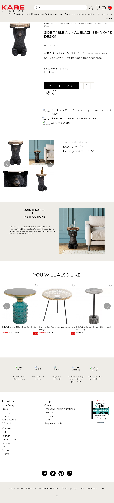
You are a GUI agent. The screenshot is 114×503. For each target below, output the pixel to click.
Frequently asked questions (59, 409)
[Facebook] (44, 473)
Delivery (49, 412)
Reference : (49, 45)
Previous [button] (7, 163)
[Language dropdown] (110, 8)
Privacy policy (69, 488)
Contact (48, 405)
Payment (49, 416)
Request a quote (53, 423)
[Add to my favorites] (54, 92)
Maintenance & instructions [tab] (32, 213)
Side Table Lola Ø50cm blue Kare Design (19, 327)
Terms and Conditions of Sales (42, 488)
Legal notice (16, 488)
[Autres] (11, 15)
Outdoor (6, 450)
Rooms (5, 453)
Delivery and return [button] (76, 151)
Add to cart (61, 86)
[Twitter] (53, 473)
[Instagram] (69, 473)
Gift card (6, 423)
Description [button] (71, 146)
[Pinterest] (61, 473)
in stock (49, 72)
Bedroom (7, 443)
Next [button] (50, 163)
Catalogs (6, 412)
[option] (29, 166)
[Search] (38, 7)
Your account (9, 419)
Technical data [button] (73, 142)
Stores (5, 416)
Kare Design (8, 405)
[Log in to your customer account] (91, 8)
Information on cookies (92, 488)
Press (5, 409)
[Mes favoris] (97, 7)
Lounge (6, 436)
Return (48, 419)
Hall (4, 432)
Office (5, 446)
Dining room (9, 439)
